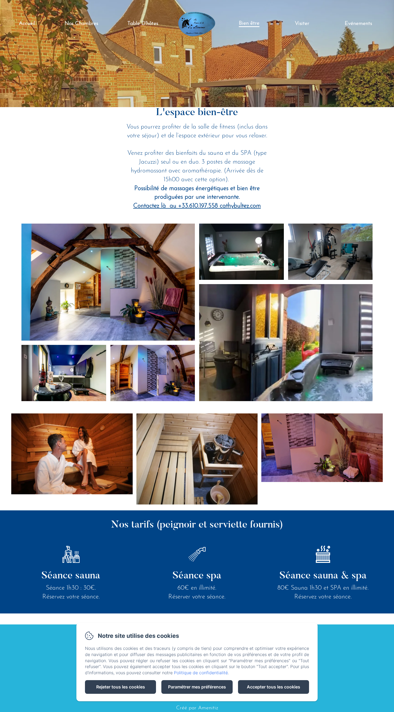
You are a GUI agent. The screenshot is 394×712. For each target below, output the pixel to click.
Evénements (358, 23)
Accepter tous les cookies (273, 687)
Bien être (249, 23)
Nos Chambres (81, 23)
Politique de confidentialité (201, 672)
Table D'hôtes (142, 23)
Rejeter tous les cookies (120, 687)
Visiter (302, 23)
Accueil (27, 23)
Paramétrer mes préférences (197, 687)
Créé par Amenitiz (197, 708)
